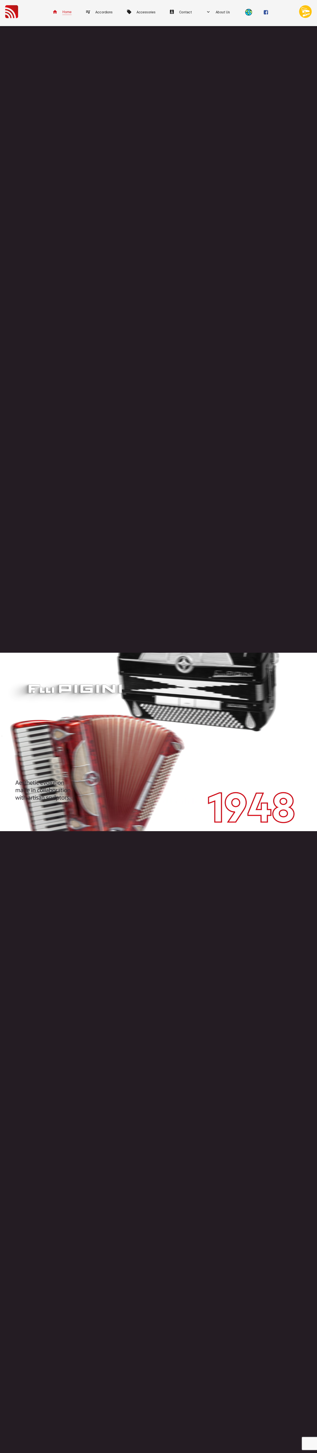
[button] (62, 12)
